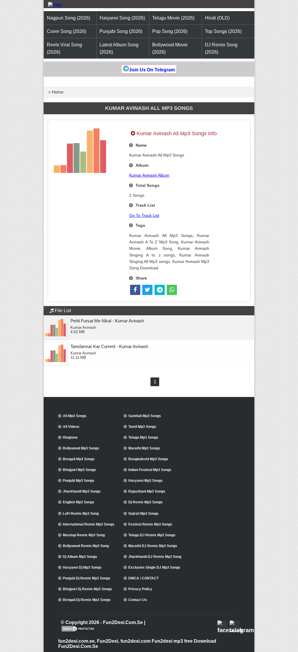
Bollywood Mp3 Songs (81, 448)
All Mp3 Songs (74, 416)
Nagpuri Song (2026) (68, 17)
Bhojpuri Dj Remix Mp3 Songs (87, 589)
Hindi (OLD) (217, 17)
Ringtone (70, 437)
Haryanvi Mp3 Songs (145, 481)
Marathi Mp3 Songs (144, 448)
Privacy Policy (140, 589)
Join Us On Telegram (152, 69)
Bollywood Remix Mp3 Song (86, 546)
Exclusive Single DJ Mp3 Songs (154, 567)
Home (57, 91)
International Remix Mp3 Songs (88, 524)
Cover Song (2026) (66, 31)
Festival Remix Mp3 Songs (150, 524)
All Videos (71, 427)
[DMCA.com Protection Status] (78, 631)
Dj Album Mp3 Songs (80, 557)
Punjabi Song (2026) (121, 31)
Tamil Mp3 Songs (142, 427)
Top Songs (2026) (223, 31)
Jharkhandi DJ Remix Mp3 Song (154, 557)
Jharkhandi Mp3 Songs (82, 491)
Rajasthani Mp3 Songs (146, 491)
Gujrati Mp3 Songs (143, 514)
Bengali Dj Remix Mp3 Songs (87, 600)
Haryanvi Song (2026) (122, 17)
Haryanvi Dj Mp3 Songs (82, 567)
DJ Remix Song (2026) (221, 48)
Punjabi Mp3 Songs (78, 481)
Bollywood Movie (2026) (170, 48)
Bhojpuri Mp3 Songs (79, 470)
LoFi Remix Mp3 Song (81, 514)
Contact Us (137, 600)
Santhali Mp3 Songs (144, 416)
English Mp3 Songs (78, 502)
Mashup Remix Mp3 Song (84, 535)
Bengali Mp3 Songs (79, 459)
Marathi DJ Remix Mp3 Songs (152, 546)
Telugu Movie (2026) (173, 17)
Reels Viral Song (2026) (64, 48)
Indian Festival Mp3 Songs (149, 470)
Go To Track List (144, 215)
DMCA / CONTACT (143, 578)
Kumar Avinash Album (149, 175)
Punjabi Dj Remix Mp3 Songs (86, 578)
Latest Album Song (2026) (119, 48)
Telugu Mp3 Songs (143, 437)
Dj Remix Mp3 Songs (145, 502)
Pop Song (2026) (169, 31)
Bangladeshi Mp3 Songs (148, 459)
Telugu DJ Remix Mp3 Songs (151, 535)
